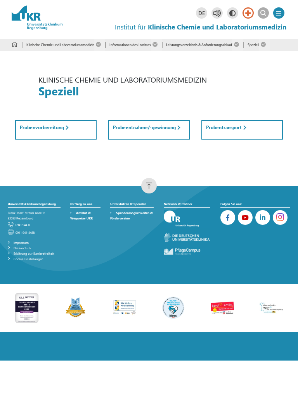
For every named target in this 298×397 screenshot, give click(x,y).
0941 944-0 (23, 225)
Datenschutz (22, 248)
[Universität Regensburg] (187, 219)
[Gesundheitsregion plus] (271, 307)
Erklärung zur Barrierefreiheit (34, 253)
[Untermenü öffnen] (99, 45)
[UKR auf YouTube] (245, 217)
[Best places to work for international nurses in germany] (75, 307)
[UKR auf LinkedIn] (262, 217)
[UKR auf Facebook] (227, 217)
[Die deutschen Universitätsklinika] (187, 238)
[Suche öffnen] (263, 13)
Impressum (21, 242)
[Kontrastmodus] (232, 13)
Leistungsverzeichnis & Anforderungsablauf (199, 44)
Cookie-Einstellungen (28, 259)
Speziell (253, 44)
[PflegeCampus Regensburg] (187, 251)
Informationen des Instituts (130, 44)
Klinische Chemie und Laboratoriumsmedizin (60, 44)
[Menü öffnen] (278, 13)
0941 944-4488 (25, 232)
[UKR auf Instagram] (280, 217)
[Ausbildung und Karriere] (124, 307)
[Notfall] (248, 13)
